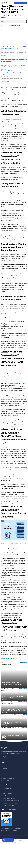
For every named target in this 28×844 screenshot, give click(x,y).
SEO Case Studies (7, 788)
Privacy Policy (6, 780)
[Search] (26, 21)
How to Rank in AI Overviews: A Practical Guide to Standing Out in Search (12, 73)
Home (2, 15)
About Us (5, 771)
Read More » (3, 58)
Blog (4, 766)
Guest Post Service (7, 791)
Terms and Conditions (8, 778)
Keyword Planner (7, 793)
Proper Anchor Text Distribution (11, 800)
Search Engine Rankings (9, 798)
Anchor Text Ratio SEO (8, 805)
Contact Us (5, 776)
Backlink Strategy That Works (10, 803)
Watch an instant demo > (20, 2)
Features (5, 768)
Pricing (4, 773)
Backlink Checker (7, 796)
